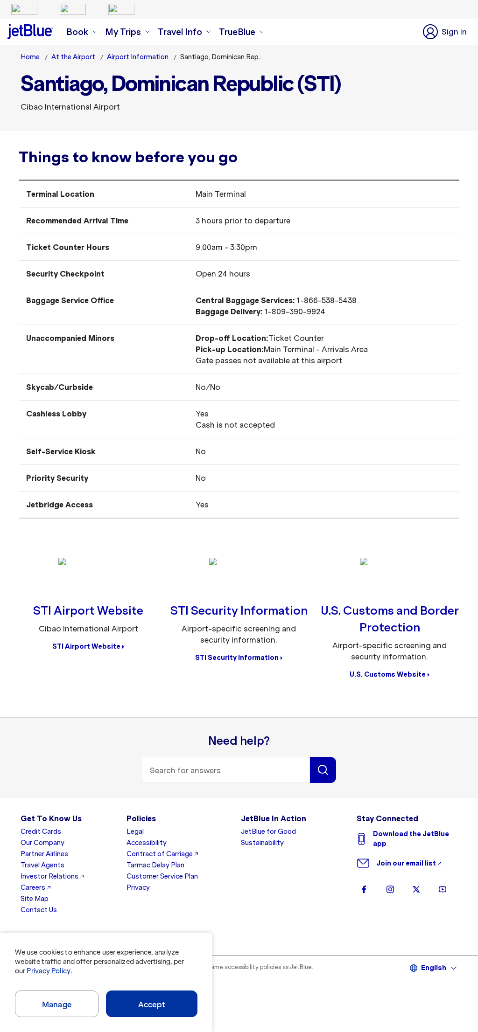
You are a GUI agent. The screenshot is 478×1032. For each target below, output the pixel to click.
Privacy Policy (48, 971)
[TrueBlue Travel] (121, 9)
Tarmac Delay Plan (155, 865)
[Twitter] (416, 889)
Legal (135, 831)
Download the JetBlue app (411, 839)
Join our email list (406, 863)
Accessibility (147, 842)
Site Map (35, 898)
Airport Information (138, 57)
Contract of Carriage (160, 854)
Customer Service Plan (162, 876)
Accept (151, 1004)
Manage (56, 1004)
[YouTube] (442, 889)
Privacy (138, 887)
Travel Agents (42, 865)
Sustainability (262, 842)
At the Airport (73, 57)
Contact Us (39, 910)
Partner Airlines (44, 854)
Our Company (42, 842)
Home (30, 57)
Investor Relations (49, 876)
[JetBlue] (24, 9)
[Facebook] (364, 889)
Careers (33, 887)
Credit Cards (41, 831)
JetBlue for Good (268, 831)
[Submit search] (323, 770)
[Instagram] (390, 889)
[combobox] (225, 770)
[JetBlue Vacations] (73, 9)
